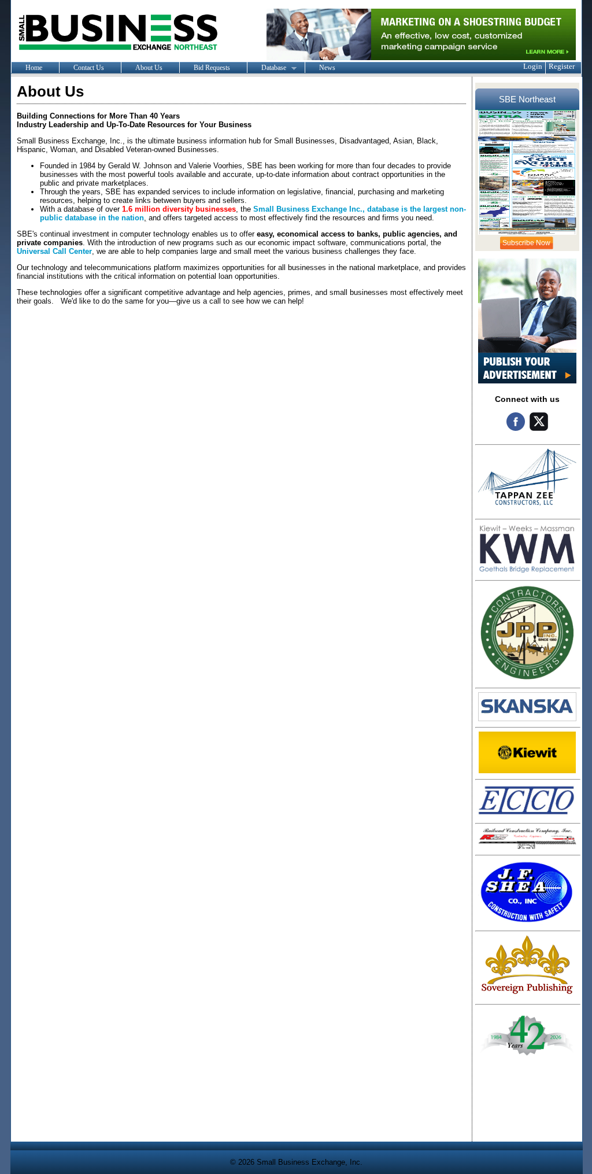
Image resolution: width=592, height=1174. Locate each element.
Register (562, 66)
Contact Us (88, 68)
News (327, 68)
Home (33, 68)
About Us (148, 68)
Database (266, 68)
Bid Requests (212, 68)
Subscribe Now (526, 243)
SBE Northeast (527, 99)
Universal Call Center (54, 251)
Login (532, 66)
